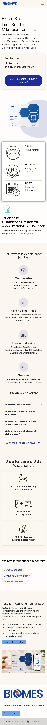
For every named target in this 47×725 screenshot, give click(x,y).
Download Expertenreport (17, 575)
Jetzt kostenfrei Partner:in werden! (23, 81)
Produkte (28, 705)
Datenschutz (17, 705)
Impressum (39, 705)
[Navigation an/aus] (42, 3)
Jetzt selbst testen (14, 642)
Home (7, 705)
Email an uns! (11, 713)
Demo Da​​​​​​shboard (13, 570)
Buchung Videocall (14, 581)
